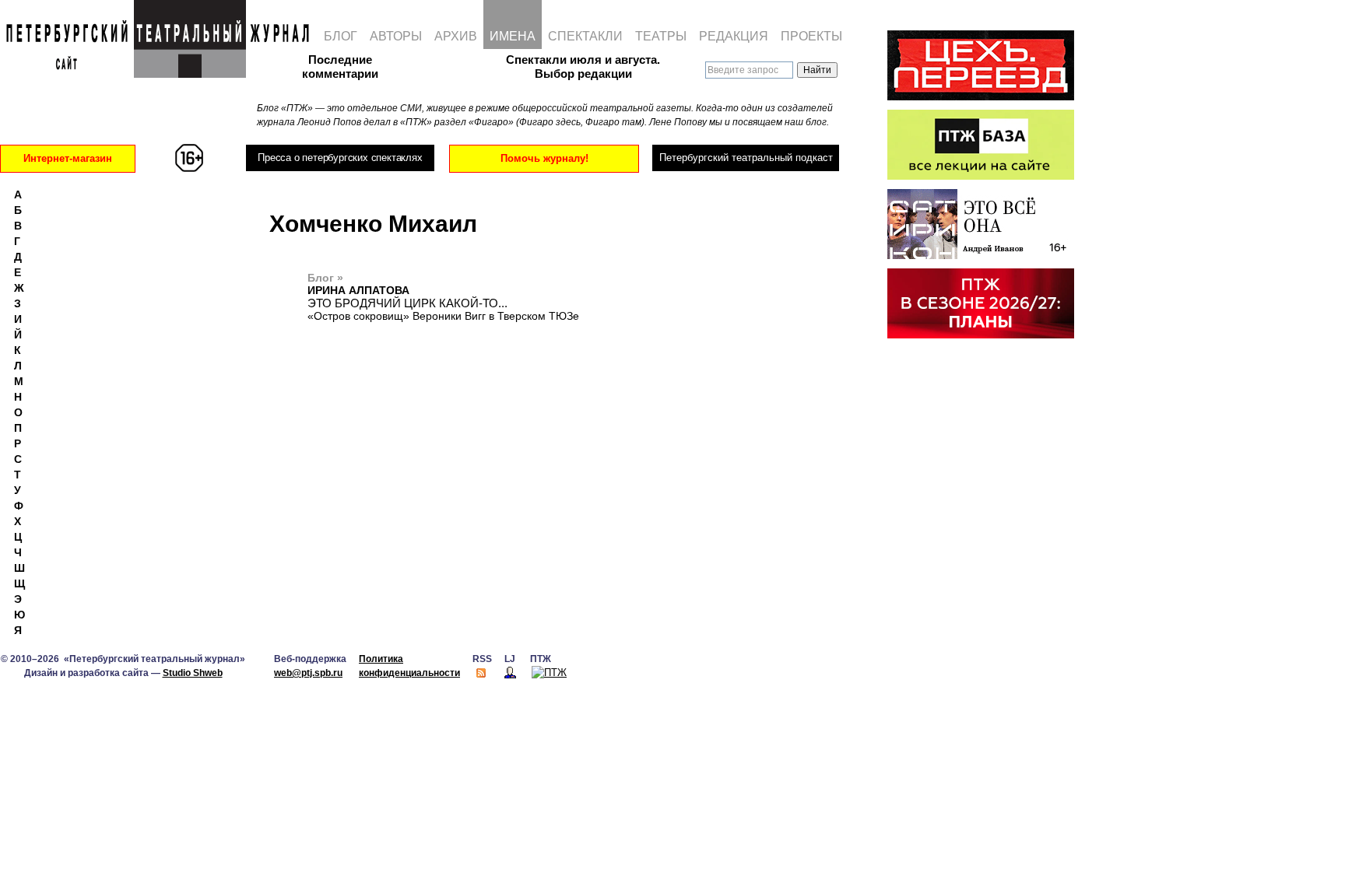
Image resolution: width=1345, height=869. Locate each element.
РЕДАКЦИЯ (733, 36)
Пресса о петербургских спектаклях (340, 157)
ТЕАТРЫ (661, 36)
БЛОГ (340, 36)
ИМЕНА (513, 36)
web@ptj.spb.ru (308, 673)
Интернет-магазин (67, 158)
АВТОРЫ (396, 36)
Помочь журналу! (544, 158)
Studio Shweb (193, 673)
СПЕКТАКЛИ (585, 36)
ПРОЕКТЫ (811, 36)
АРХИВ (455, 36)
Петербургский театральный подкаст (746, 157)
